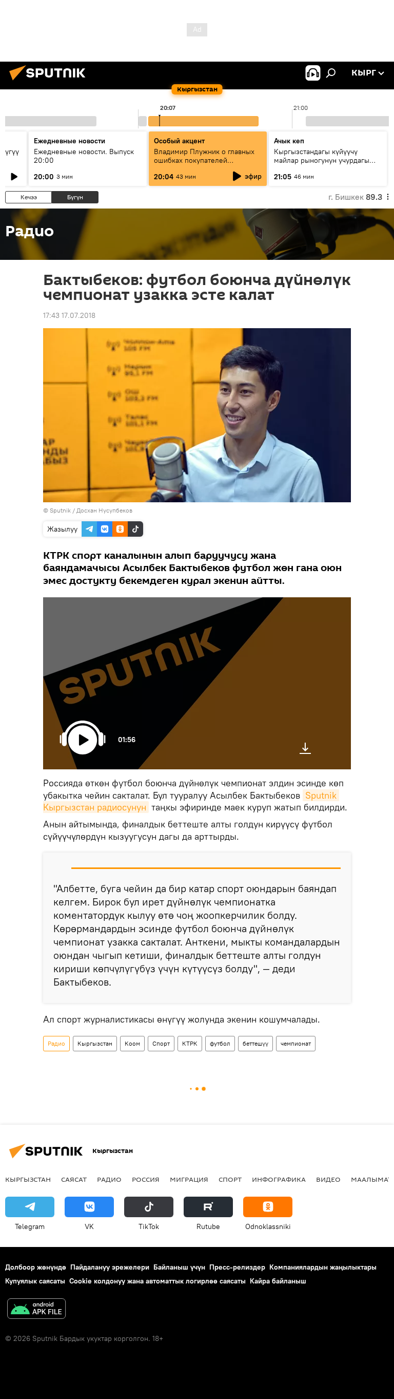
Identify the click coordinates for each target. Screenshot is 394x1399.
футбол (220, 1043)
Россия (146, 1179)
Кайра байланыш (278, 1280)
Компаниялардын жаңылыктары (323, 1267)
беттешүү (255, 1043)
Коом (132, 1043)
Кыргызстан (94, 1043)
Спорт (161, 1043)
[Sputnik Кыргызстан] (50, 81)
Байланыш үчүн (179, 1267)
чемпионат (296, 1043)
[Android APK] (36, 1309)
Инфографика (279, 1179)
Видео (328, 1179)
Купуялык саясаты (35, 1280)
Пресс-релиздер (237, 1267)
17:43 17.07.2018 (69, 315)
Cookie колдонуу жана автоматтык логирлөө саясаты (157, 1280)
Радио (56, 1043)
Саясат (74, 1179)
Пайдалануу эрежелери (109, 1267)
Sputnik (60, 510)
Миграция (189, 1179)
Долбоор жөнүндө (35, 1267)
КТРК (190, 1043)
